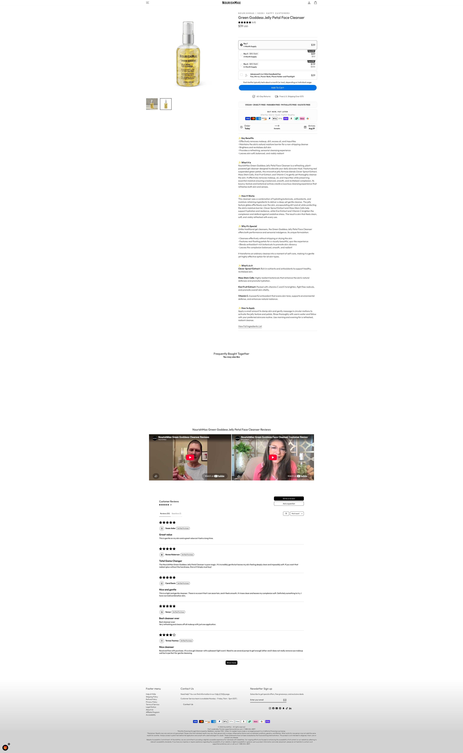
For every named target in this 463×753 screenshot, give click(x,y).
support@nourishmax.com (221, 744)
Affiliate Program (153, 712)
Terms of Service (152, 704)
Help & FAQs (151, 694)
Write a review (289, 498)
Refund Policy (151, 699)
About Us (149, 710)
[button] (245, 22)
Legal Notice (151, 707)
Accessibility (151, 715)
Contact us (188, 704)
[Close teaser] (9, 744)
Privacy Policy (151, 702)
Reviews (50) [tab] (165, 513)
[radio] (277, 44)
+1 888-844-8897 (244, 744)
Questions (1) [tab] (176, 513)
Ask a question (289, 503)
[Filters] (286, 514)
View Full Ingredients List (250, 326)
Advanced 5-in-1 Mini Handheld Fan (265, 74)
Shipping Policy (152, 697)
